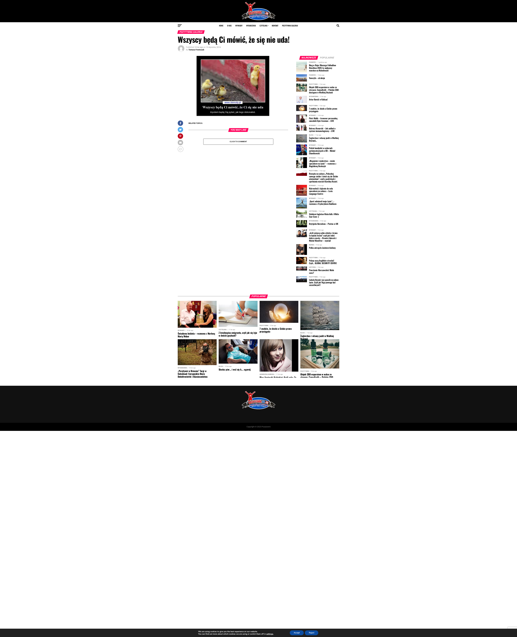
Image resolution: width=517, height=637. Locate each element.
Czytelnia (263, 25)
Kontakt (275, 25)
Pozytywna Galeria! (290, 25)
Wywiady (238, 25)
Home (221, 25)
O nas (229, 25)
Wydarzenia (251, 25)
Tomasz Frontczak (196, 50)
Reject (311, 632)
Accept (297, 632)
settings (269, 634)
